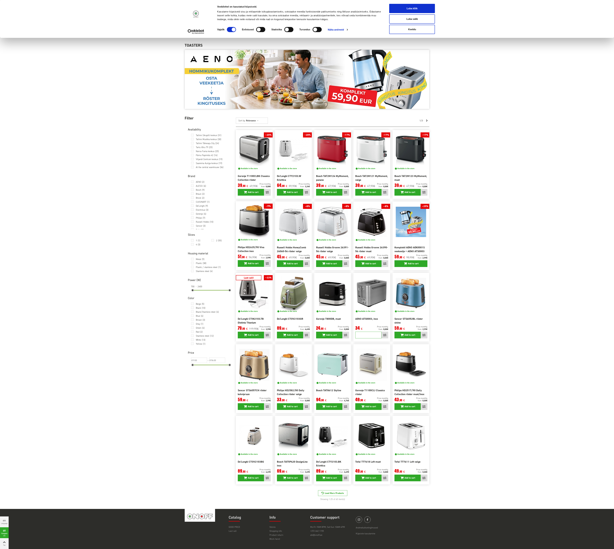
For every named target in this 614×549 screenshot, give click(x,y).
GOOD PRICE (234, 527)
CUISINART (202, 201)
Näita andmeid (336, 29)
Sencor (200, 225)
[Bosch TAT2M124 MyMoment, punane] (332, 150)
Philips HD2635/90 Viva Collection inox (251, 249)
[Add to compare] (267, 192)
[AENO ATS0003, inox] (371, 293)
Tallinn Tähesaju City (207, 143)
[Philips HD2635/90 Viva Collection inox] (254, 221)
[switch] (260, 29)
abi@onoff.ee (316, 535)
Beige (200, 303)
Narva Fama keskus (207, 151)
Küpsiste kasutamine (365, 533)
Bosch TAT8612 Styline (328, 390)
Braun (200, 193)
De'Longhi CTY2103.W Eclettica (289, 178)
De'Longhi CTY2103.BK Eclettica (328, 463)
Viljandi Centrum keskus (209, 159)
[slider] (192, 290)
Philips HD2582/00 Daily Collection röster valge (290, 392)
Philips (200, 217)
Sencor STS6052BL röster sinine (408, 320)
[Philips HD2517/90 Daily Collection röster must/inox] (411, 364)
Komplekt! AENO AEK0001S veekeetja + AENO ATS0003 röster (409, 251)
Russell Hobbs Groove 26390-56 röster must (371, 249)
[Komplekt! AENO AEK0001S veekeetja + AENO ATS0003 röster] (411, 221)
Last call (233, 531)
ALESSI (201, 185)
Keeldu (412, 29)
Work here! (274, 539)
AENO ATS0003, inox (366, 318)
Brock (200, 197)
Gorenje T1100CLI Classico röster (370, 392)
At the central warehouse (209, 167)
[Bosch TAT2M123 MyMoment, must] (411, 150)
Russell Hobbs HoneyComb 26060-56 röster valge (291, 249)
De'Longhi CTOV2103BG (251, 461)
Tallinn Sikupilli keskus (208, 135)
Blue (199, 315)
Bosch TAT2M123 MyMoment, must (410, 178)
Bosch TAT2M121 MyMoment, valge (371, 178)
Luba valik (412, 19)
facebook (367, 519)
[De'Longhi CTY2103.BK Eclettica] (332, 436)
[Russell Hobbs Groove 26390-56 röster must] (371, 221)
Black (200, 307)
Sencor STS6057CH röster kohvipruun (252, 392)
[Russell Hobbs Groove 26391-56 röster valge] (332, 221)
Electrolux (202, 209)
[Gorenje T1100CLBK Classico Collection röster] (254, 150)
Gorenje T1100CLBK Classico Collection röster (254, 178)
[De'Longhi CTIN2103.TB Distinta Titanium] (254, 293)
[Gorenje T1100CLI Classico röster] (371, 364)
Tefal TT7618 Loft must (368, 461)
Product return (276, 535)
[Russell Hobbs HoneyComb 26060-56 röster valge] (293, 221)
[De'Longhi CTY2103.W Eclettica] (293, 150)
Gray (199, 323)
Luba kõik (412, 8)
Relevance (251, 120)
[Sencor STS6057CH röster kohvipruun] (254, 364)
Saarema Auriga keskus (209, 163)
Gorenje (201, 213)
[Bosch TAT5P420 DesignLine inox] (293, 436)
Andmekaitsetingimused (367, 527)
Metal (200, 259)
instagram (359, 519)
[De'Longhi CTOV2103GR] (293, 293)
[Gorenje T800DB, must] (332, 293)
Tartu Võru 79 (204, 147)
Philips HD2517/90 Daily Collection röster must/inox (409, 392)
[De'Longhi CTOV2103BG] (254, 436)
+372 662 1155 (317, 531)
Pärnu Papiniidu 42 (206, 155)
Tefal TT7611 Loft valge (407, 461)
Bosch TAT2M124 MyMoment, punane (332, 178)
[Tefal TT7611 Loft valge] (411, 436)
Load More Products (334, 493)
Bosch (200, 189)
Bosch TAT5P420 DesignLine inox (292, 463)
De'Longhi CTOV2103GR (290, 318)
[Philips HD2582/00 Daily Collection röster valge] (293, 364)
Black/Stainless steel (207, 311)
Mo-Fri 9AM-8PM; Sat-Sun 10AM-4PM (327, 527)
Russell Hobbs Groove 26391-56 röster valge (332, 249)
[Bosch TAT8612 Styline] (332, 364)
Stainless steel (204, 271)
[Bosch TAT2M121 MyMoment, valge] (371, 150)
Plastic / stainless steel (208, 267)
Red (199, 331)
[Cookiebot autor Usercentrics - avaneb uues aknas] (196, 31)
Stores (272, 527)
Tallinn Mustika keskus (208, 139)
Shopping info (275, 531)
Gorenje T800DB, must (328, 318)
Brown (200, 319)
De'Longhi (202, 205)
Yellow (200, 343)
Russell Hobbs (204, 221)
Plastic (201, 263)
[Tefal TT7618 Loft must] (371, 436)
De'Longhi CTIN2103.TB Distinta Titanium (251, 320)
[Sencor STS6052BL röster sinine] (411, 293)
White (200, 339)
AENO (200, 181)
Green (200, 327)
